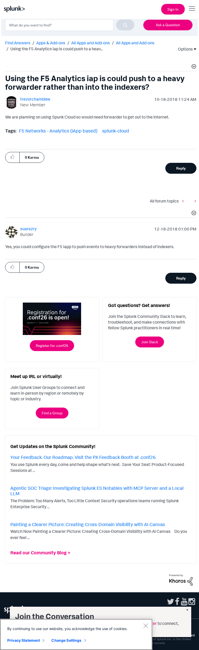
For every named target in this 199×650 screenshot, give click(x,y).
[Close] (145, 625)
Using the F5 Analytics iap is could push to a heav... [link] (56, 48)
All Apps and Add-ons (90, 42)
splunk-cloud (115, 131)
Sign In (173, 9)
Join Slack (149, 342)
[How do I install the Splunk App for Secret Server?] (194, 201)
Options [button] (183, 49)
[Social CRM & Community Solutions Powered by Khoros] (181, 579)
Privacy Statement (23, 640)
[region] (76, 634)
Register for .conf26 (52, 345)
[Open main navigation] (192, 8)
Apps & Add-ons (50, 42)
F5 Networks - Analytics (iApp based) (58, 131)
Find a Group (52, 413)
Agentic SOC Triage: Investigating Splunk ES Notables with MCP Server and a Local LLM (96, 491)
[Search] (125, 24)
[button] (193, 67)
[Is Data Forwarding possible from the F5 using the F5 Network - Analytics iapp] (184, 201)
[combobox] (69, 25)
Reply (181, 168)
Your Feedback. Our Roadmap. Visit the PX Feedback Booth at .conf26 (83, 457)
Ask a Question (168, 25)
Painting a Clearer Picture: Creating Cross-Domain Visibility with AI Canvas (87, 524)
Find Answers (17, 42)
